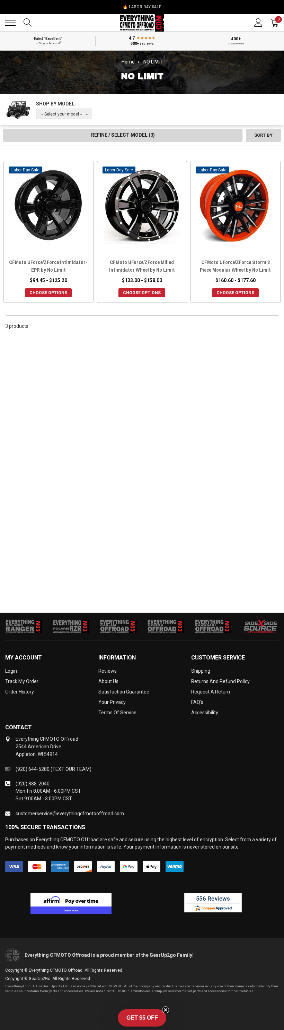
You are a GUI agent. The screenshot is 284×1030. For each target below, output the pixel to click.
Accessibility (204, 712)
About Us (108, 681)
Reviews (107, 671)
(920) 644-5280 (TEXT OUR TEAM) (53, 769)
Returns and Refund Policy (220, 681)
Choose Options (48, 292)
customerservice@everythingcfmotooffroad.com (70, 813)
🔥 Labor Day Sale (142, 7)
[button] (142, 1018)
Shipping (200, 671)
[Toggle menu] (10, 23)
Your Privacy (112, 702)
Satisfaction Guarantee (123, 692)
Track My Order (21, 681)
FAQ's (197, 702)
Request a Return (210, 692)
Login (11, 671)
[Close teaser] (165, 1009)
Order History (19, 692)
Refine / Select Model (123, 135)
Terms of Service (117, 712)
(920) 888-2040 (33, 783)
